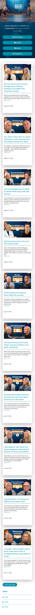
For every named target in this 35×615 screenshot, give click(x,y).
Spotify (18, 48)
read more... (7, 100)
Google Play (18, 54)
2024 (6, 607)
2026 (6, 597)
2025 (6, 602)
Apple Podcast (18, 37)
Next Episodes (10, 585)
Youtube (18, 43)
